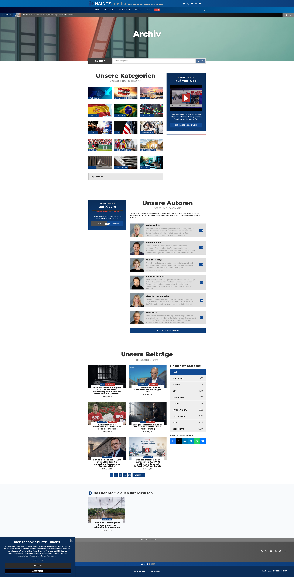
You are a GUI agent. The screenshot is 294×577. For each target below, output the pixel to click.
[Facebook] (200, 3)
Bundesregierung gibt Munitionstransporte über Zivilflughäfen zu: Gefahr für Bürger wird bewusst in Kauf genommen (59, 15)
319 (129, 475)
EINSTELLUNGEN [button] (38, 560)
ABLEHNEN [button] (38, 565)
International (107, 519)
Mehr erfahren (51, 556)
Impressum (155, 571)
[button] (204, 10)
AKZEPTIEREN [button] (38, 571)
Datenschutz (139, 571)
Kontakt (138, 10)
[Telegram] (183, 3)
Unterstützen (124, 10)
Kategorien (108, 10)
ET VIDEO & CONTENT (280, 571)
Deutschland (143, 384)
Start (97, 10)
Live (157, 10)
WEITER (137, 475)
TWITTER (115, 224)
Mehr (148, 10)
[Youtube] (192, 3)
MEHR (99, 224)
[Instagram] (196, 3)
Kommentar (110, 384)
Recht (102, 384)
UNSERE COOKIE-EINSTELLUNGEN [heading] (37, 542)
